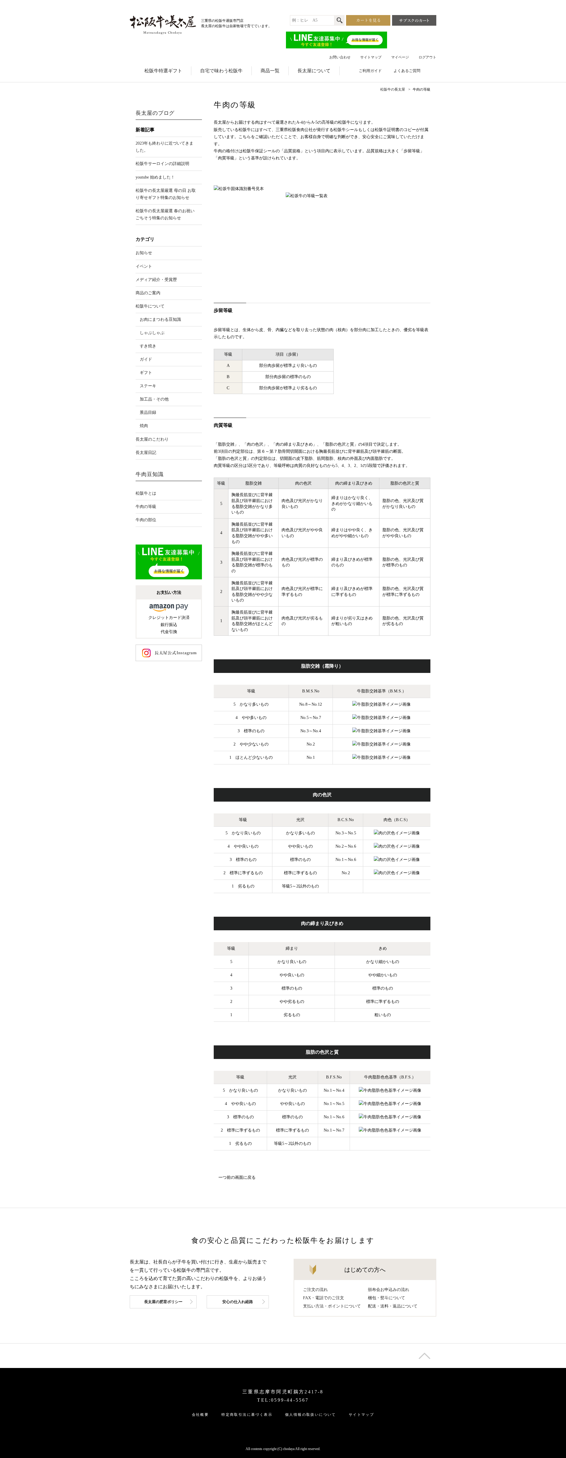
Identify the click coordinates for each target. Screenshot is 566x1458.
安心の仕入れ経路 (237, 1302)
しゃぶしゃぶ (152, 333)
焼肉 (144, 426)
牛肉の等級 (146, 506)
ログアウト (427, 57)
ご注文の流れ (315, 1289)
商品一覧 (270, 70)
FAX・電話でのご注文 (323, 1298)
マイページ (400, 57)
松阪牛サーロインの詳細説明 (162, 163)
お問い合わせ (340, 57)
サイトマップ (370, 57)
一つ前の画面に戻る (237, 1177)
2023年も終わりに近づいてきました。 (164, 147)
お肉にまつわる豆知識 (160, 319)
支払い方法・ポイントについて (332, 1306)
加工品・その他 (154, 399)
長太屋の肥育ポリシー (163, 1302)
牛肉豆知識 (150, 474)
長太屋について (313, 70)
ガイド (146, 359)
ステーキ (148, 386)
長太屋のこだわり (152, 439)
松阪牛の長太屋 (392, 89)
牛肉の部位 (146, 520)
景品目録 (148, 412)
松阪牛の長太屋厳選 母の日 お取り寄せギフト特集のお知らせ (166, 194)
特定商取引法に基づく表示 (246, 1415)
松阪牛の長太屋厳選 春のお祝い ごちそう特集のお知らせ (165, 214)
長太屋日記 (146, 452)
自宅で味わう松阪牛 (221, 70)
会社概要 (200, 1415)
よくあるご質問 (407, 70)
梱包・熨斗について (386, 1298)
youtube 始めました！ (155, 177)
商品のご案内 (148, 293)
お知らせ (144, 253)
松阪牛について (150, 306)
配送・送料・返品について (392, 1306)
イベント (144, 266)
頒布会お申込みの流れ (388, 1289)
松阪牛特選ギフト (163, 70)
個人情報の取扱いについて (310, 1415)
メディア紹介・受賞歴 (156, 279)
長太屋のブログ (155, 113)
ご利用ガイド (370, 70)
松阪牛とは (146, 493)
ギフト (146, 372)
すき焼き (148, 346)
